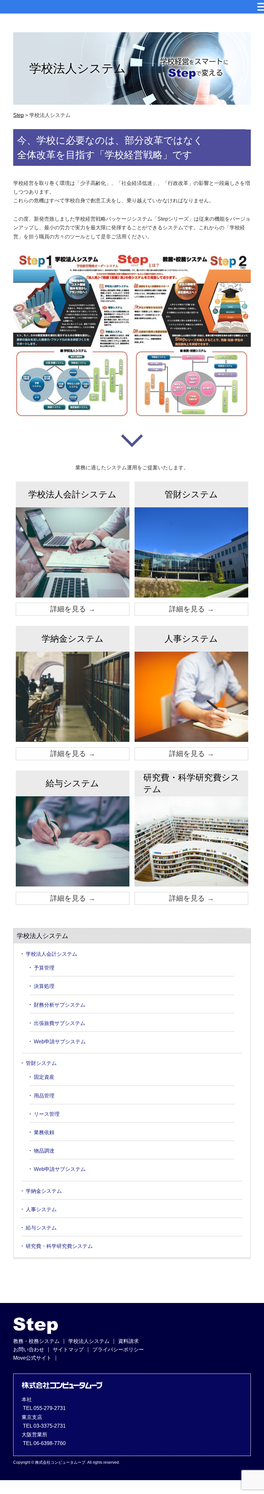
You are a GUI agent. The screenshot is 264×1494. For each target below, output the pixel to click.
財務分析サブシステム (59, 1005)
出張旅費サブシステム (59, 1023)
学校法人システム (88, 1341)
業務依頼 (44, 1132)
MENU (14, 8)
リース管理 (47, 1114)
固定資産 (44, 1077)
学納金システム (44, 1191)
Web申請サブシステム (60, 1041)
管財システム (41, 1063)
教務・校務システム (36, 1341)
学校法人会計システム (51, 954)
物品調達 (44, 1151)
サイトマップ (68, 1349)
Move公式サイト (32, 1358)
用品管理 (44, 1095)
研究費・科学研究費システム (59, 1246)
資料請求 (128, 1341)
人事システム (41, 1209)
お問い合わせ (28, 1349)
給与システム (41, 1228)
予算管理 (44, 968)
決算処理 (44, 986)
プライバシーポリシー (118, 1349)
